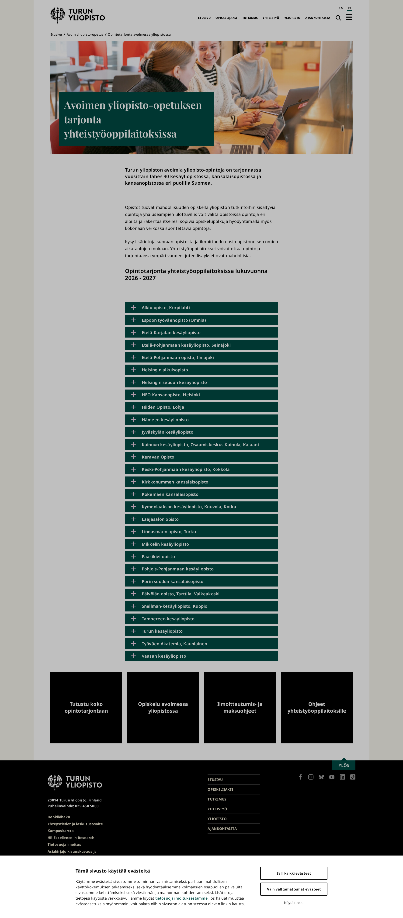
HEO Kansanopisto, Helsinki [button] (171, 394)
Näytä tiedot (294, 902)
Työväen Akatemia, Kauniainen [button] (174, 643)
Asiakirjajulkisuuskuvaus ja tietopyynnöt (72, 854)
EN (341, 8)
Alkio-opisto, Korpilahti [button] (166, 307)
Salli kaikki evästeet (294, 873)
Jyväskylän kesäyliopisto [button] (167, 432)
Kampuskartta (61, 830)
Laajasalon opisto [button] (160, 519)
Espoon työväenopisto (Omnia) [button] (174, 320)
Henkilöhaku (59, 816)
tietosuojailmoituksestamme (181, 898)
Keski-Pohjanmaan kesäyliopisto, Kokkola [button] (186, 469)
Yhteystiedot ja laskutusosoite (75, 823)
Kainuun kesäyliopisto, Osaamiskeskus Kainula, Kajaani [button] (200, 444)
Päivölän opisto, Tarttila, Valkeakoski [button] (181, 594)
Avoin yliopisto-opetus (85, 34)
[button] (349, 17)
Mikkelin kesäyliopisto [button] (165, 544)
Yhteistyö (271, 18)
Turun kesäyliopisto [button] (162, 631)
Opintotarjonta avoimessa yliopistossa (139, 34)
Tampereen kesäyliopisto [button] (168, 618)
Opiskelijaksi (226, 18)
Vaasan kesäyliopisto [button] (164, 656)
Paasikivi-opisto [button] (158, 556)
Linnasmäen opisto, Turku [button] (169, 531)
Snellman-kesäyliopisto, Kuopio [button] (175, 606)
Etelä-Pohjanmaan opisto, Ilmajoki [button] (178, 357)
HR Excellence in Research (71, 837)
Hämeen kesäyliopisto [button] (165, 419)
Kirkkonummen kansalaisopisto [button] (175, 482)
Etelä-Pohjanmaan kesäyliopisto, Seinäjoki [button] (186, 345)
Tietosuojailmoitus (64, 844)
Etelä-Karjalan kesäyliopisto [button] (171, 332)
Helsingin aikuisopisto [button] (165, 370)
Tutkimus (250, 18)
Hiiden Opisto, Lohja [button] (163, 407)
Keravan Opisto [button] (158, 457)
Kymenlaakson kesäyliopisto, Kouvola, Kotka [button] (189, 506)
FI (349, 8)
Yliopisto (292, 18)
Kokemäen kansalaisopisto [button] (170, 494)
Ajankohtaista (317, 18)
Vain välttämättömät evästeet (294, 889)
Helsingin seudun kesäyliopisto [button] (174, 382)
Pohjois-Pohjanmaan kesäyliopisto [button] (178, 569)
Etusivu (204, 18)
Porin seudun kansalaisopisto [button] (173, 581)
